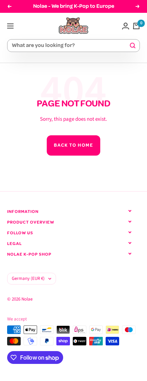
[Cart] (136, 26)
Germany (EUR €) (28, 278)
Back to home (73, 145)
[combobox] (70, 45)
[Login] (125, 26)
